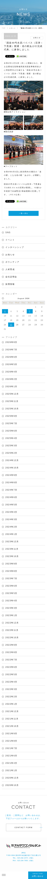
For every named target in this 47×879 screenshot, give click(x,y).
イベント (10, 240)
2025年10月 (12, 409)
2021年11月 (11, 719)
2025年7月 (11, 423)
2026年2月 (11, 379)
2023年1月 (11, 615)
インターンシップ (14, 247)
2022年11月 (11, 630)
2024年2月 (11, 527)
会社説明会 (11, 277)
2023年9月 (11, 564)
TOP (4, 28)
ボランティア (12, 262)
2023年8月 (11, 571)
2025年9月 (11, 416)
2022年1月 (11, 704)
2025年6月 (11, 431)
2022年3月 (11, 689)
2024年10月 (12, 468)
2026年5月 (11, 364)
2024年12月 (12, 460)
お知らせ (12, 28)
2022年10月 (12, 637)
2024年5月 (11, 505)
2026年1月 (11, 386)
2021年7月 (11, 748)
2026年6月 (11, 357)
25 (11, 324)
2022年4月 (11, 682)
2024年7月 (11, 490)
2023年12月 (12, 541)
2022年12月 (12, 623)
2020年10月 (12, 785)
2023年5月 (11, 593)
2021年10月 (12, 726)
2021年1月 (11, 770)
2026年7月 (11, 350)
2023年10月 (12, 556)
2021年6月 (11, 756)
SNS (8, 232)
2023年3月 (11, 608)
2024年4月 (11, 512)
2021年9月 (11, 733)
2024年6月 (11, 497)
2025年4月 (11, 438)
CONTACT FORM (23, 827)
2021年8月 (11, 741)
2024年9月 (11, 475)
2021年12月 (12, 711)
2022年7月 (11, 660)
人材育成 (10, 269)
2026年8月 (11, 342)
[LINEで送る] (21, 56)
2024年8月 (11, 482)
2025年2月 (11, 453)
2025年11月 (11, 401)
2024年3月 (11, 519)
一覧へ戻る (23, 213)
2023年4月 (11, 601)
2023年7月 (11, 578)
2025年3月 (11, 446)
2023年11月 (11, 549)
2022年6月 (11, 667)
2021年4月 (11, 763)
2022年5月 (11, 674)
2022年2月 (11, 697)
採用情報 (10, 284)
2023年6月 (11, 586)
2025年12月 (12, 394)
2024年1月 (11, 534)
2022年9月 (11, 645)
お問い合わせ (37, 875)
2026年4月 (11, 372)
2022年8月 (11, 652)
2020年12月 (12, 778)
